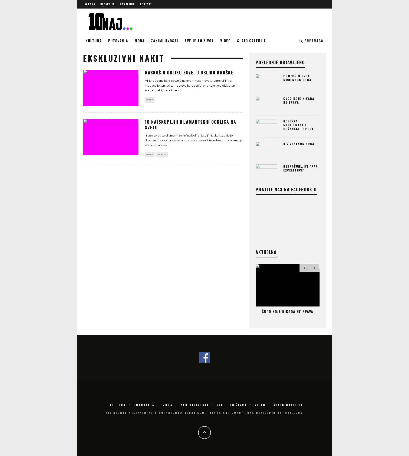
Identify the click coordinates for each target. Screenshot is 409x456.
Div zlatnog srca (298, 143)
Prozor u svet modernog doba (297, 78)
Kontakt (146, 4)
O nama (90, 4)
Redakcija (107, 4)
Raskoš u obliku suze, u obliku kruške (189, 72)
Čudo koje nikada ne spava (298, 100)
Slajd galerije (251, 40)
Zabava (162, 155)
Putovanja (118, 40)
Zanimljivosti (164, 40)
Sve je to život (199, 40)
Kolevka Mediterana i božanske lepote (298, 125)
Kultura (94, 40)
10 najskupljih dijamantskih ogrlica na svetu (190, 125)
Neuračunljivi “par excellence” (300, 168)
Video (225, 40)
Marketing (127, 4)
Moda (140, 40)
